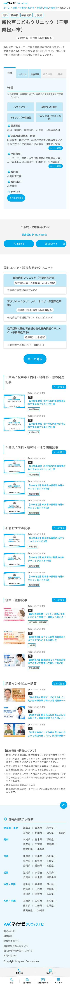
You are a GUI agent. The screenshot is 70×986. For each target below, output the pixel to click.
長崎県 (50, 900)
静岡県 (26, 865)
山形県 (50, 832)
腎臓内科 (33, 546)
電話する (20, 243)
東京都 (50, 844)
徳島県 (50, 889)
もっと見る (55, 148)
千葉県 (38, 844)
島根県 (38, 884)
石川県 (50, 856)
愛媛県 (38, 893)
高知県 (50, 893)
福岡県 (26, 900)
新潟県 (26, 856)
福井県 (26, 861)
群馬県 (50, 839)
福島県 (62, 832)
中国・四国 (10, 884)
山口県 (38, 889)
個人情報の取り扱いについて (18, 950)
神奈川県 (28, 849)
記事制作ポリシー (12, 940)
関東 (6, 839)
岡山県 (50, 884)
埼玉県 (26, 844)
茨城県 (26, 839)
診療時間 (35, 74)
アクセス (22, 74)
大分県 (38, 905)
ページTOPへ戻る (63, 805)
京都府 (38, 872)
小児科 (32, 645)
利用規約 (8, 936)
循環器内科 (34, 493)
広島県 (26, 889)
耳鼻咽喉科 (34, 668)
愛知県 (38, 865)
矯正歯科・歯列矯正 (38, 622)
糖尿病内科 (34, 565)
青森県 (38, 827)
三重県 (50, 865)
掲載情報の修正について (16, 945)
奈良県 (38, 877)
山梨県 (41, 849)
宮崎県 (50, 905)
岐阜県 (50, 861)
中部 (6, 856)
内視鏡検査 (34, 409)
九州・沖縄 (10, 900)
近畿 (6, 872)
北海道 (7, 827)
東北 (15, 827)
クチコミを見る (16, 197)
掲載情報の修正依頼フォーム (20, 788)
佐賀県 (38, 900)
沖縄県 (41, 910)
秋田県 (38, 832)
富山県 (38, 856)
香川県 (26, 893)
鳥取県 (26, 884)
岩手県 (50, 827)
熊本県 (26, 905)
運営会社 (8, 931)
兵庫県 (26, 877)
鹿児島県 (28, 910)
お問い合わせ (10, 955)
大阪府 (50, 872)
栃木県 (38, 839)
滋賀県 (26, 872)
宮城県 (26, 832)
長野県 (38, 861)
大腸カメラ (34, 432)
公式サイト (53, 243)
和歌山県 (51, 877)
